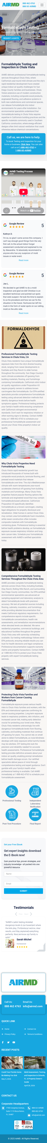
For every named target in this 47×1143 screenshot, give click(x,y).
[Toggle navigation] (41, 4)
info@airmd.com (32, 1006)
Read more (23, 260)
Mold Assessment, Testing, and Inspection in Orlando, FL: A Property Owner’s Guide (34, 1077)
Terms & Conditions (34, 1034)
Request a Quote (11, 38)
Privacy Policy (9, 1034)
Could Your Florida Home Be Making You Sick (11, 1073)
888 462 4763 (29, 3)
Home (6, 1029)
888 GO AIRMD (29, 6)
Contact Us (31, 1029)
